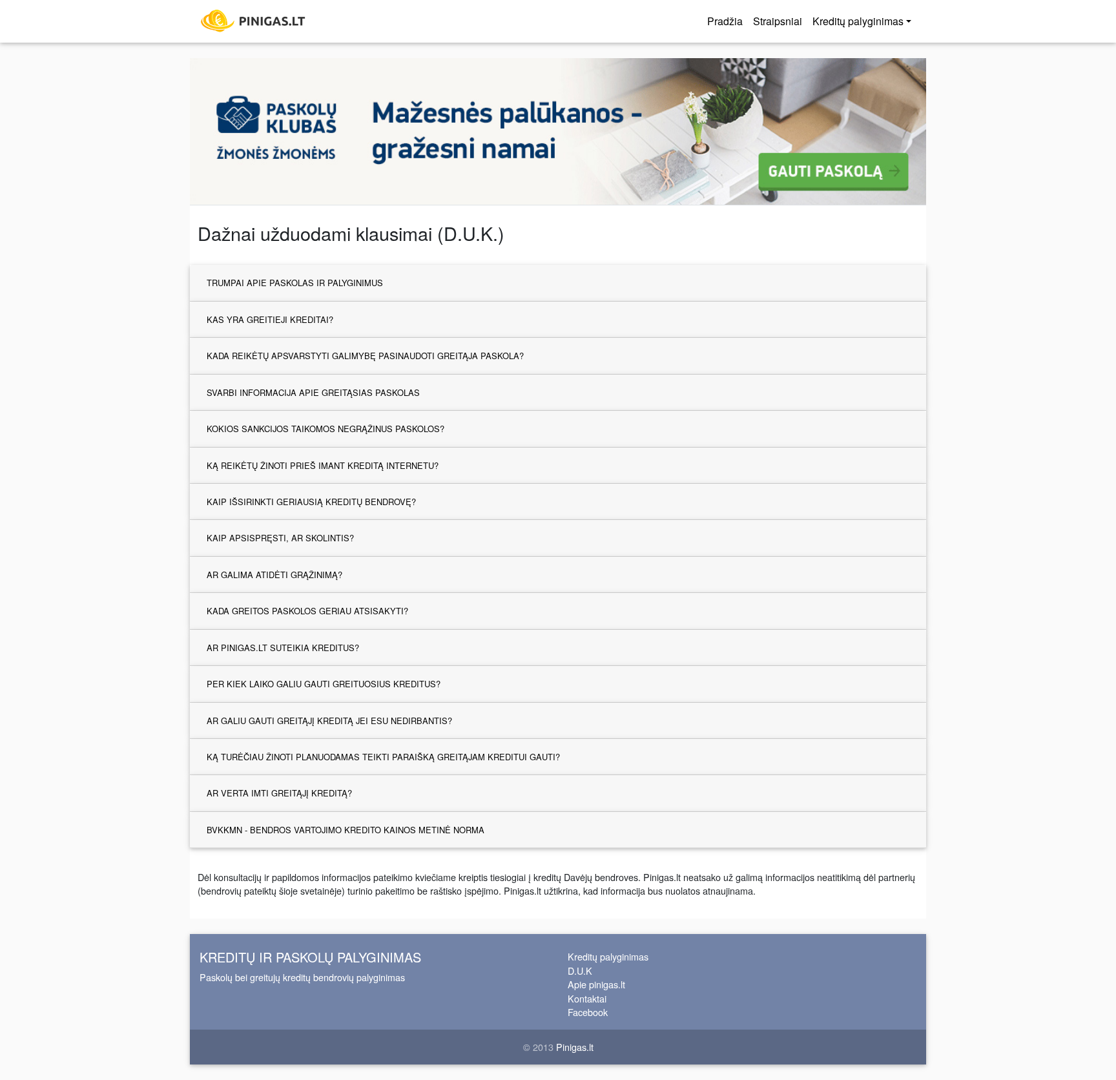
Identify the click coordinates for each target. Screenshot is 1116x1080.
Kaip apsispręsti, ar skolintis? (280, 538)
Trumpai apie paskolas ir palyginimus (295, 282)
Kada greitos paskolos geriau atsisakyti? (307, 611)
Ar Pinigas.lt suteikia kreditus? (283, 647)
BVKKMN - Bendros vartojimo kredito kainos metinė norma (345, 830)
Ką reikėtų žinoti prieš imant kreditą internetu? (323, 465)
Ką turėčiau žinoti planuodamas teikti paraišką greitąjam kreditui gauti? (383, 757)
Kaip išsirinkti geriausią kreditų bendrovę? (311, 501)
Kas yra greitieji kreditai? (270, 319)
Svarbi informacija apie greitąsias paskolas (313, 392)
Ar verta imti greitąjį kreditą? (279, 793)
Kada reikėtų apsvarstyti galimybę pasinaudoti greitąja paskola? (365, 355)
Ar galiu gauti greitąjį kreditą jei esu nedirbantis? (329, 720)
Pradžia (725, 21)
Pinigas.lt (575, 1047)
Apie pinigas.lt (596, 984)
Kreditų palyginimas (608, 956)
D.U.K (580, 970)
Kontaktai (587, 998)
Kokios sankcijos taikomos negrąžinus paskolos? (325, 428)
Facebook (588, 1012)
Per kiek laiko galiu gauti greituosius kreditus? (323, 684)
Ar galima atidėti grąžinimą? (274, 574)
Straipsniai (777, 21)
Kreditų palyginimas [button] (858, 21)
